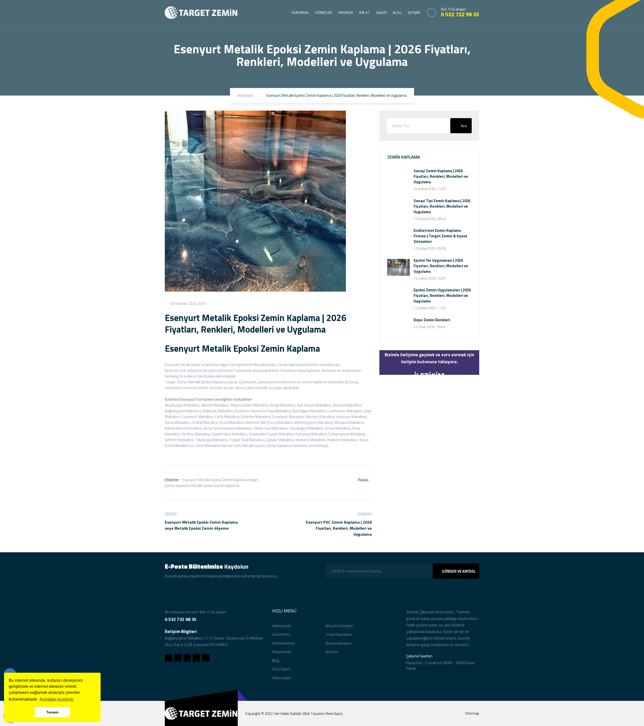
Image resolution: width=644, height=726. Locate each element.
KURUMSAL (300, 12)
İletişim (332, 652)
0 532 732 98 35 (460, 15)
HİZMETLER (323, 12)
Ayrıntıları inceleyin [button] (56, 699)
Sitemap (472, 713)
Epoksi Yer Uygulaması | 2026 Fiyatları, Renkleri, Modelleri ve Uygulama (441, 265)
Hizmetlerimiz (283, 643)
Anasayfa (245, 95)
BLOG (397, 12)
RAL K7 (364, 12)
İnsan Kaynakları (339, 634)
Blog (275, 660)
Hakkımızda (281, 626)
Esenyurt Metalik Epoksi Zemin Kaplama (214, 480)
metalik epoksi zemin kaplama (214, 485)
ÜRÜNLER (345, 12)
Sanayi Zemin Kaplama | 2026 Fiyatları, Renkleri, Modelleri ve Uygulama (441, 176)
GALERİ (381, 12)
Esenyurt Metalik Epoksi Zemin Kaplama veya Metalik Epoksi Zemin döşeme (201, 525)
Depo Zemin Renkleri (432, 320)
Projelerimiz (281, 652)
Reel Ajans (334, 713)
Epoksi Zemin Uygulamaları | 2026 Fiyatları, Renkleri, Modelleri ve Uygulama (442, 295)
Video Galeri (281, 678)
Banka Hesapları (339, 643)
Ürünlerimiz (281, 634)
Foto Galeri (281, 669)
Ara (464, 126)
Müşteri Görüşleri (339, 626)
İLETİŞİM (414, 12)
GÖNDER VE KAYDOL (459, 571)
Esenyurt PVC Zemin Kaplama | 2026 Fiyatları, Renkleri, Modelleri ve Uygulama (339, 528)
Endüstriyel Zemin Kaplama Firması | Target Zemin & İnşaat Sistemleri (440, 236)
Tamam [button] (52, 712)
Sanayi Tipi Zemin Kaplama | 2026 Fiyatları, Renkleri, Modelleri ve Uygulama (442, 206)
